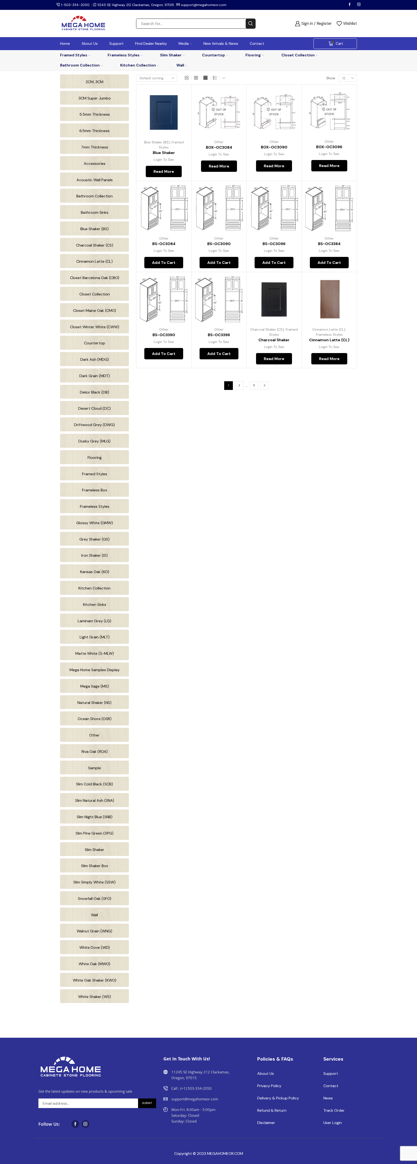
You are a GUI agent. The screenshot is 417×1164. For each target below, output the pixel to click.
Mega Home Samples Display (95, 669)
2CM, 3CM (94, 81)
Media (184, 43)
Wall (180, 65)
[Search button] (250, 23)
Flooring (253, 55)
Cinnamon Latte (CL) (328, 329)
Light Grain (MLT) (95, 637)
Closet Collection (298, 55)
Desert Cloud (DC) (94, 408)
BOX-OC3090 (274, 147)
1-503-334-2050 (75, 5)
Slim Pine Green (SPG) (94, 833)
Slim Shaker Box (94, 865)
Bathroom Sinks (94, 212)
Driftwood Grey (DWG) (94, 424)
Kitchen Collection (138, 65)
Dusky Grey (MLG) (94, 441)
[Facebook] (350, 5)
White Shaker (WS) (94, 996)
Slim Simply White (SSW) (94, 882)
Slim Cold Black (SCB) (94, 784)
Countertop (213, 55)
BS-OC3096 (274, 243)
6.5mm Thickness (94, 130)
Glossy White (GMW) (94, 522)
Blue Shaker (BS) (157, 142)
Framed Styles (73, 55)
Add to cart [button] (178, 211)
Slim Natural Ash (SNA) (94, 800)
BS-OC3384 (329, 243)
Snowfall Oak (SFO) (94, 898)
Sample (94, 767)
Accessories (94, 163)
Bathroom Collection (80, 65)
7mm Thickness (94, 147)
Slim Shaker (171, 55)
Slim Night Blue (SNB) (94, 816)
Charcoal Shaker (274, 339)
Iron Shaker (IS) (94, 555)
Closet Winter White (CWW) (94, 326)
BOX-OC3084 (219, 147)
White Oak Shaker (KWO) (94, 980)
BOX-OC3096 (329, 146)
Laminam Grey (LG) (94, 620)
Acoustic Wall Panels (94, 179)
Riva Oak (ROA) (95, 751)
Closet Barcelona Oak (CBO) (94, 277)
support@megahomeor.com (203, 5)
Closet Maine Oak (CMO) (94, 310)
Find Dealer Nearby (151, 43)
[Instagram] (359, 5)
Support (116, 43)
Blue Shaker (164, 152)
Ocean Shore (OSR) (94, 718)
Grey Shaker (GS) (94, 539)
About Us (90, 43)
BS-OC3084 (163, 243)
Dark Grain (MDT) (94, 375)
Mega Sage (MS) (94, 686)
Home (65, 43)
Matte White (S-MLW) (94, 653)
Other (218, 142)
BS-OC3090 (219, 243)
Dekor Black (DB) (94, 392)
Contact (257, 43)
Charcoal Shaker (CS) (267, 329)
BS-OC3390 (164, 334)
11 (254, 385)
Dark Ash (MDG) (94, 359)
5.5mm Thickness (94, 114)
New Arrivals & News (220, 43)
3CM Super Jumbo (94, 98)
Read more (178, 114)
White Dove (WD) (94, 947)
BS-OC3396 (219, 334)
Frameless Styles (123, 55)
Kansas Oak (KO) (94, 571)
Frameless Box (94, 490)
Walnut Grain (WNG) (94, 931)
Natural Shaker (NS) (94, 702)
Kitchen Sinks (94, 604)
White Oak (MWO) (94, 963)
